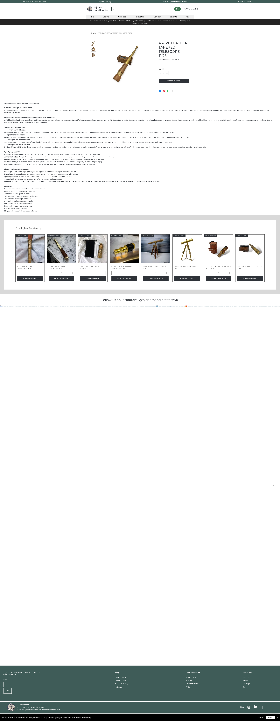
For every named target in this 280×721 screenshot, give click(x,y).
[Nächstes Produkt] (267, 258)
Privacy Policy (86, 717)
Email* (6, 680)
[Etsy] (242, 707)
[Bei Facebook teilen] (160, 91)
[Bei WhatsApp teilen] (168, 91)
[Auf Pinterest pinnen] (164, 91)
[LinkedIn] (255, 707)
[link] (189, 9)
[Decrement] (160, 73)
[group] (140, 258)
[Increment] (166, 73)
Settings (260, 717)
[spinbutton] (163, 73)
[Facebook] (262, 707)
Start (93, 33)
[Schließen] (277, 717)
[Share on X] (172, 91)
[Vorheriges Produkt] (12, 258)
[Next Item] (273, 485)
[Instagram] (249, 707)
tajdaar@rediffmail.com (51, 710)
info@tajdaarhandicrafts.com (30, 710)
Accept (270, 717)
